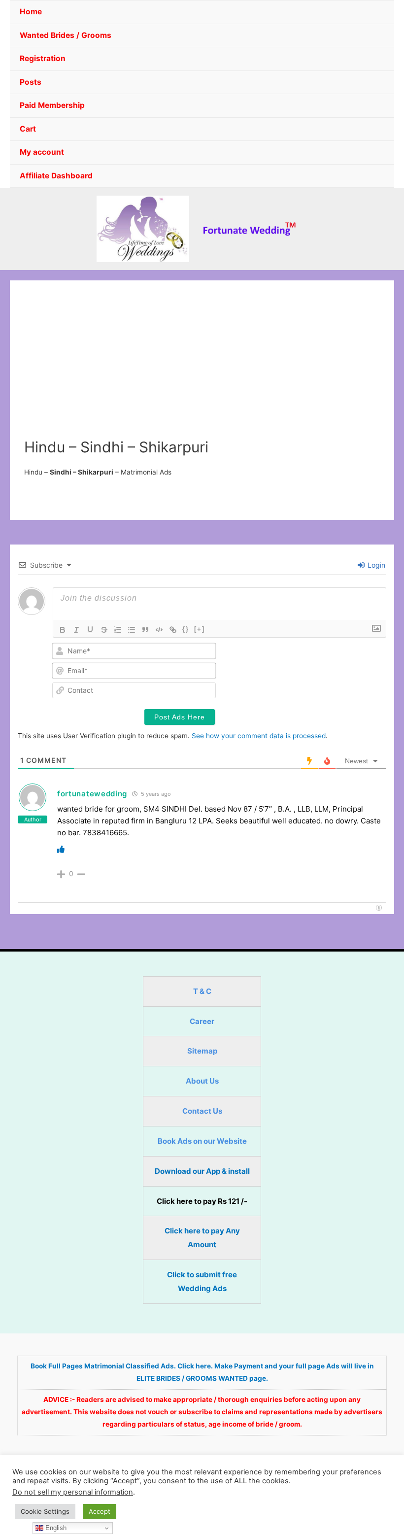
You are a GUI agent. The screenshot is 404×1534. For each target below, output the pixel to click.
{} (185, 629)
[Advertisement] (202, 364)
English (55, 1528)
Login (375, 565)
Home (31, 11)
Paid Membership (52, 105)
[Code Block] (159, 630)
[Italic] (76, 630)
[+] (199, 629)
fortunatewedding (92, 793)
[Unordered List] (131, 630)
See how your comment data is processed (259, 736)
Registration (43, 58)
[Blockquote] (145, 630)
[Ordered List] (118, 630)
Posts (30, 82)
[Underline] (90, 630)
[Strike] (104, 630)
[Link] (173, 630)
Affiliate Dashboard (56, 175)
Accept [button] (99, 1511)
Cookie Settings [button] (45, 1511)
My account (42, 152)
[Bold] (62, 630)
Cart (28, 129)
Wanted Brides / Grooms (65, 35)
